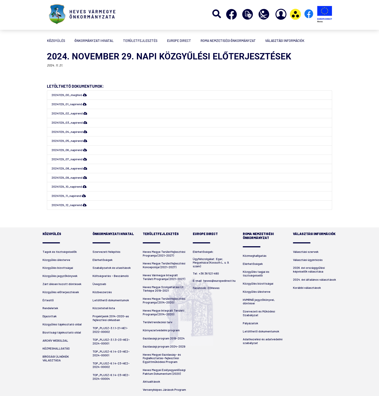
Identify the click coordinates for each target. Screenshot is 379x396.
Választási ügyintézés (308, 260)
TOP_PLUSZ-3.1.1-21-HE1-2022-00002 (110, 330)
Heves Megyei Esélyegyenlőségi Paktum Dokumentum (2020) (164, 371)
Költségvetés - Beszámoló (111, 276)
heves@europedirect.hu (219, 280)
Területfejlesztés (140, 41)
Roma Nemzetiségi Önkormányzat (228, 41)
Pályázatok (250, 323)
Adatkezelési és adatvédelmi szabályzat (262, 341)
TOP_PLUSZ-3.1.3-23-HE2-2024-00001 (111, 341)
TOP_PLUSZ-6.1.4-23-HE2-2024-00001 (111, 353)
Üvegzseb (99, 284)
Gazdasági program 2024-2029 (164, 346)
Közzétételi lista (104, 308)
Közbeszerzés (102, 292)
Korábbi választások (307, 287)
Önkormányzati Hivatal (94, 41)
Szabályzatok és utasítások (112, 267)
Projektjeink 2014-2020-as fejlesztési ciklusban (111, 318)
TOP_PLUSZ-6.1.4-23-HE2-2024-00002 (111, 365)
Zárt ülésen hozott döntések (62, 284)
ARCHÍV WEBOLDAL (55, 340)
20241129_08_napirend (67, 168)
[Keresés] (217, 14)
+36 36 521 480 (209, 273)
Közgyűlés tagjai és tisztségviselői (256, 273)
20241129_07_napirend (67, 159)
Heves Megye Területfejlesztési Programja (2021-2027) (164, 253)
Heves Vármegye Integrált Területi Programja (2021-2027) (164, 277)
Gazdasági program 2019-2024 (164, 338)
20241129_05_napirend (67, 141)
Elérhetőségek (103, 260)
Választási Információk (284, 41)
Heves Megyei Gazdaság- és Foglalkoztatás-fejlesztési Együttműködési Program (162, 358)
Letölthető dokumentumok (111, 300)
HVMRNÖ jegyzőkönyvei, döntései (259, 301)
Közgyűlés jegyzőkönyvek (60, 276)
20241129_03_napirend (67, 122)
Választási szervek (305, 251)
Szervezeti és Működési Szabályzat (259, 313)
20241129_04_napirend (67, 132)
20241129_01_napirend (67, 104)
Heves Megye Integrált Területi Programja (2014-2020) (163, 312)
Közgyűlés (56, 41)
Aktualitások (151, 381)
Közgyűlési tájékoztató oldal (62, 324)
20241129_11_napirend (67, 196)
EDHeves (214, 288)
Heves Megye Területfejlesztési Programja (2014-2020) (164, 300)
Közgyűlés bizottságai (58, 267)
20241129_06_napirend (67, 150)
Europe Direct (179, 41)
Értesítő (48, 300)
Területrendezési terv (157, 322)
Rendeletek (50, 308)
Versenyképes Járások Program (164, 389)
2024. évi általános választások (314, 279)
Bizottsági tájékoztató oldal (62, 332)
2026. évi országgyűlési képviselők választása (309, 269)
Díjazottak (50, 316)
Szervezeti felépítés (106, 251)
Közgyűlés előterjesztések (61, 292)
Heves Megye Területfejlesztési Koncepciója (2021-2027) (164, 265)
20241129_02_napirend (67, 113)
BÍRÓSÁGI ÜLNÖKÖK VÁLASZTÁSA (56, 358)
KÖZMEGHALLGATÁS (56, 348)
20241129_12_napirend (67, 205)
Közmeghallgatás (254, 255)
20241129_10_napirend (67, 186)
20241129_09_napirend (67, 177)
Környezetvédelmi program (161, 330)
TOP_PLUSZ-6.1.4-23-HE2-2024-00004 (111, 376)
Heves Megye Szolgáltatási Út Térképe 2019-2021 (163, 289)
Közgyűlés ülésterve (56, 260)
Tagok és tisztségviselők (60, 251)
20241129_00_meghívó (67, 95)
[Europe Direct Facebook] (309, 14)
